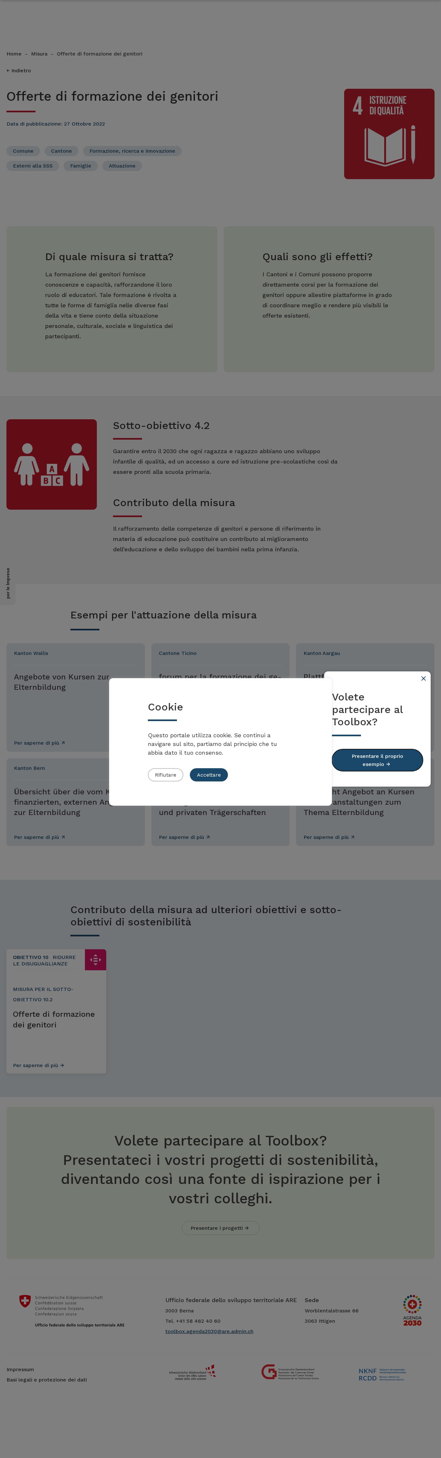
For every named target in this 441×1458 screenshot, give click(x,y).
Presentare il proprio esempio (377, 760)
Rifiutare (165, 775)
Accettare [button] (209, 775)
